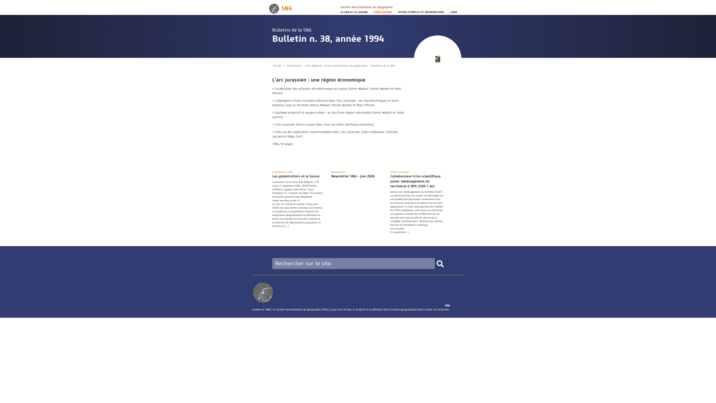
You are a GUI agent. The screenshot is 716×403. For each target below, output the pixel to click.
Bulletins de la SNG (292, 30)
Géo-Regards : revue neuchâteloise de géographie (336, 66)
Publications (383, 12)
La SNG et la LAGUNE (354, 12)
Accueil (277, 66)
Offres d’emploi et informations (421, 12)
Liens (453, 12)
